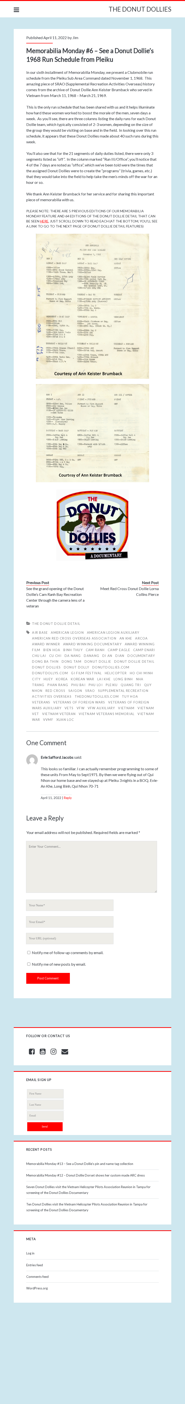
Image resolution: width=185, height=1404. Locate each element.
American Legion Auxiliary (113, 632)
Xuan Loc (65, 720)
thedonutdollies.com (97, 696)
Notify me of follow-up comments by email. (67, 952)
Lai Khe (104, 679)
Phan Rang (57, 685)
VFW (81, 708)
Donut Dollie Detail (134, 661)
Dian (119, 656)
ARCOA (141, 638)
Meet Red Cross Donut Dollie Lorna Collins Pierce (129, 591)
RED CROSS (55, 691)
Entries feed (34, 1265)
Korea (62, 679)
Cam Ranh (95, 650)
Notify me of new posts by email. (59, 964)
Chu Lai (39, 656)
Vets (69, 708)
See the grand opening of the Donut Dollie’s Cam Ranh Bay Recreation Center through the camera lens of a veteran (55, 597)
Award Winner (46, 644)
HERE (44, 221)
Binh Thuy (73, 650)
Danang (91, 656)
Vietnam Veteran (59, 714)
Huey (48, 679)
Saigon (75, 691)
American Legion (67, 632)
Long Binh (123, 679)
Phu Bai (78, 685)
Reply (68, 798)
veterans (41, 702)
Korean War (82, 679)
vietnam (126, 708)
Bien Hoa (51, 650)
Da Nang (73, 656)
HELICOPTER (116, 673)
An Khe (125, 638)
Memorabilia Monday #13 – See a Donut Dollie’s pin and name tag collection (79, 1164)
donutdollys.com (50, 673)
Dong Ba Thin (45, 661)
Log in (30, 1253)
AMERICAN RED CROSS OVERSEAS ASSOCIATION (74, 638)
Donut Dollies (46, 667)
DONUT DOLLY (76, 667)
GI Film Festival (86, 673)
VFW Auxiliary (101, 708)
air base (40, 632)
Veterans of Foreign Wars (79, 702)
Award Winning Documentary (92, 644)
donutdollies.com (111, 667)
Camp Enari (144, 650)
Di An (107, 656)
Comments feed (37, 1277)
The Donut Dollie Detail (56, 624)
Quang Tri (131, 685)
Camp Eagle (119, 650)
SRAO (90, 691)
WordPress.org (37, 1288)
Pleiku (112, 685)
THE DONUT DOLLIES (140, 9)
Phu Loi (96, 685)
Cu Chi (55, 656)
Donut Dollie (98, 661)
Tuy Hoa (130, 696)
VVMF (48, 720)
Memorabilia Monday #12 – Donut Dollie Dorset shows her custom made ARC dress (85, 1175)
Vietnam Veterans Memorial (107, 714)
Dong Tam (71, 661)
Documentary (141, 656)
